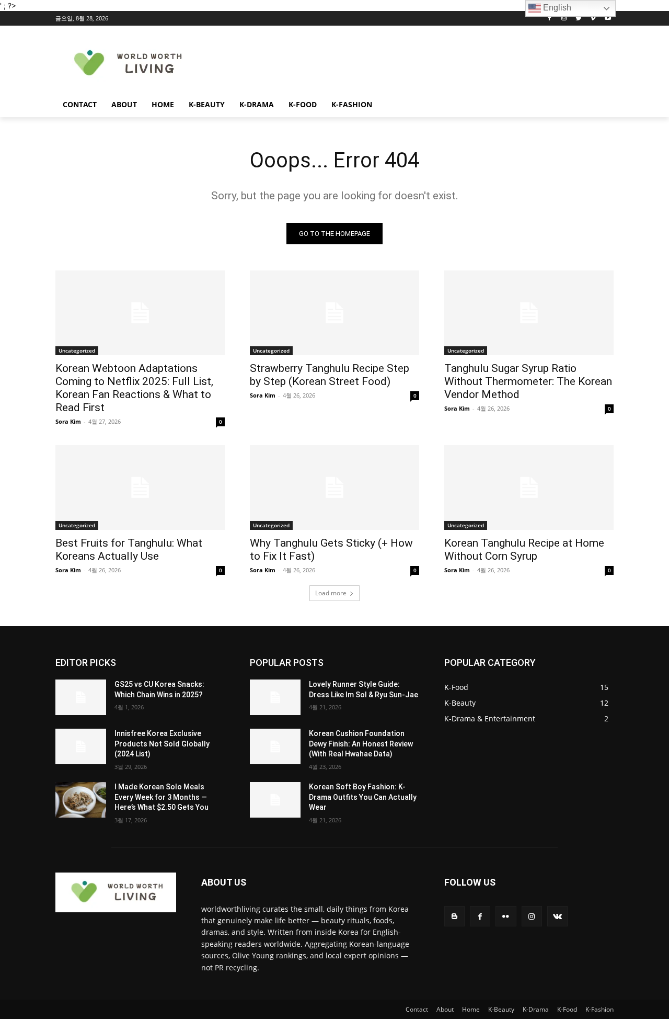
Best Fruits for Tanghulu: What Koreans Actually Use (128, 549)
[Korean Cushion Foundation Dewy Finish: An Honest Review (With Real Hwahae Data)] (275, 746)
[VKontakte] (557, 916)
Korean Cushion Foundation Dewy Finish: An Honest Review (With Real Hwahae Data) (361, 743)
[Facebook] (550, 19)
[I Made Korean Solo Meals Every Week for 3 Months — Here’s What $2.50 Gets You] (80, 800)
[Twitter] (579, 19)
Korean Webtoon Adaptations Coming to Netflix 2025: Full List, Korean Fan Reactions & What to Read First (134, 388)
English (556, 7)
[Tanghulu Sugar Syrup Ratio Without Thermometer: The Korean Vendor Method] (529, 312)
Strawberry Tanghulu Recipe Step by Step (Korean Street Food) (329, 375)
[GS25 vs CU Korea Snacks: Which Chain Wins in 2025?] (80, 697)
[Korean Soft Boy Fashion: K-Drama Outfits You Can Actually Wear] (275, 800)
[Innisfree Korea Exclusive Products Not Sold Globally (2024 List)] (80, 746)
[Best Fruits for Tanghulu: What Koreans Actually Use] (140, 487)
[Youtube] (608, 19)
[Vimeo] (593, 19)
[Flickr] (505, 916)
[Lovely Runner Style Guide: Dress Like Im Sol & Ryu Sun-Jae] (275, 697)
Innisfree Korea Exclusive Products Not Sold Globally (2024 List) (162, 743)
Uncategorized (77, 350)
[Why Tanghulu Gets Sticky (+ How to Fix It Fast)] (334, 487)
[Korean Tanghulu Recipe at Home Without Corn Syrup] (529, 487)
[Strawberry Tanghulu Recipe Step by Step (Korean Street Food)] (334, 312)
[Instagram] (564, 19)
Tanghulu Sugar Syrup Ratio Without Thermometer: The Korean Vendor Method (528, 381)
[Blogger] (454, 916)
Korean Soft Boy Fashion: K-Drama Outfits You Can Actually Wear (363, 797)
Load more (331, 592)
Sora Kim (68, 421)
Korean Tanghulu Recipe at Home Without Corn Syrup (524, 549)
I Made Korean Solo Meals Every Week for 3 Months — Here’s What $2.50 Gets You (161, 797)
